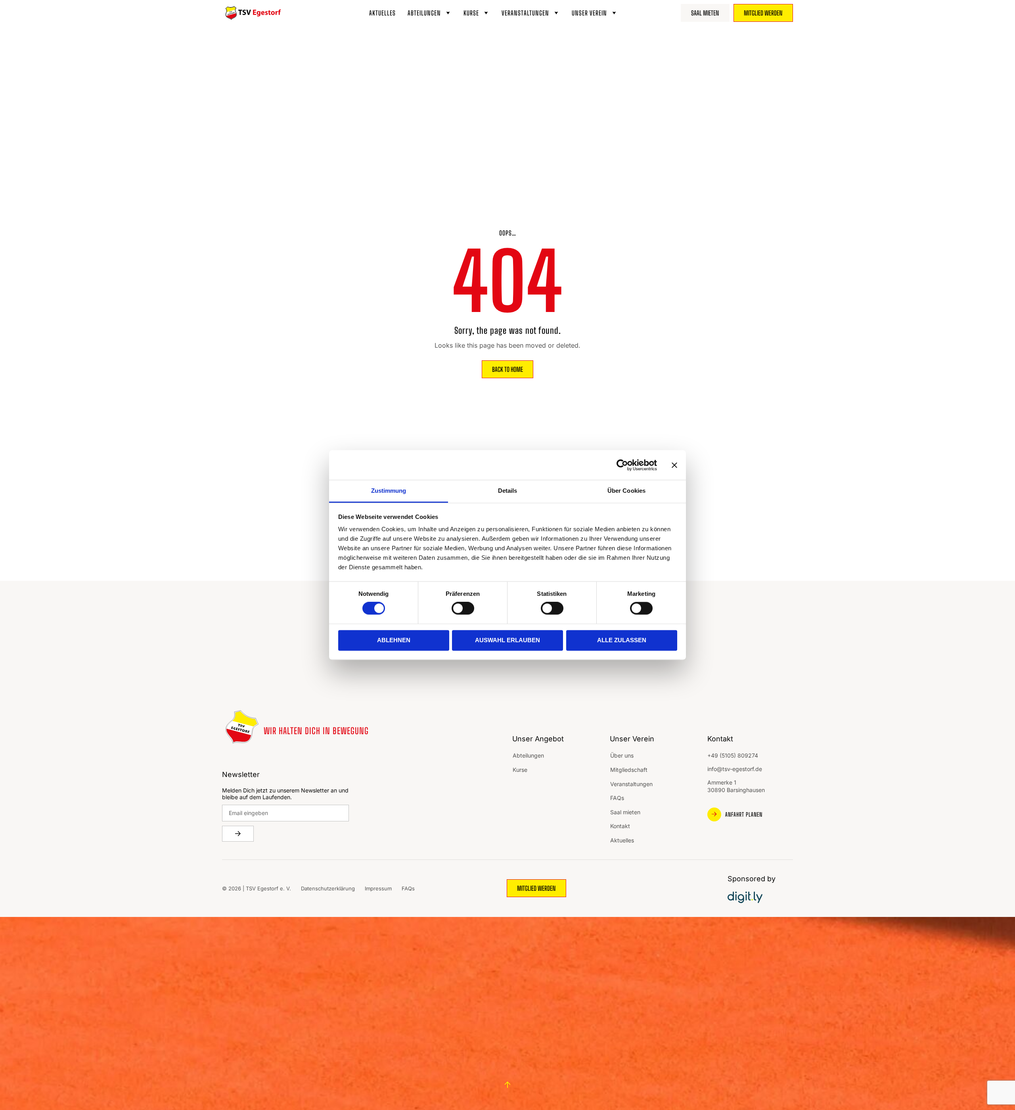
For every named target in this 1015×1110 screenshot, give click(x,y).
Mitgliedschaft (628, 769)
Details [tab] (507, 490)
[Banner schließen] (674, 465)
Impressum (378, 888)
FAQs (617, 797)
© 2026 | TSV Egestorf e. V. (256, 888)
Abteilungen (424, 13)
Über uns (622, 755)
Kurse (471, 13)
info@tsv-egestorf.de (734, 769)
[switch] (463, 608)
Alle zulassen (621, 640)
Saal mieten (625, 812)
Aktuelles (382, 13)
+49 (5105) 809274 (732, 755)
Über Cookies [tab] (626, 490)
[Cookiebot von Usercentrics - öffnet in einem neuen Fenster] (622, 465)
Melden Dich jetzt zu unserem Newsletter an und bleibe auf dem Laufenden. (285, 793)
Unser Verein (589, 13)
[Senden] (238, 834)
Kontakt (620, 826)
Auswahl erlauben (507, 640)
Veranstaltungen (525, 13)
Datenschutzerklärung (328, 888)
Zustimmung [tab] (388, 490)
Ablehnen (393, 640)
